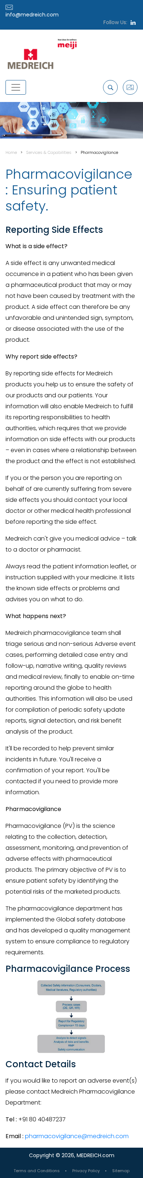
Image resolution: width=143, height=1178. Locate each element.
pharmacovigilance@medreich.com (77, 1136)
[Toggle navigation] (16, 87)
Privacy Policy (86, 1171)
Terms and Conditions (37, 1171)
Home (11, 152)
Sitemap (120, 1171)
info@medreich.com (32, 14)
